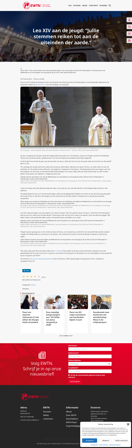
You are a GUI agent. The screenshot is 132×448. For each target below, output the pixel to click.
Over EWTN (93, 5)
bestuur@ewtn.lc (33, 420)
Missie (69, 411)
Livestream (48, 418)
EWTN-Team (71, 422)
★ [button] (23, 276)
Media (84, 5)
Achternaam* (73, 353)
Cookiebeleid (94, 444)
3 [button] (64, 335)
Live (70, 5)
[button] (128, 424)
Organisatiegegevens (75, 426)
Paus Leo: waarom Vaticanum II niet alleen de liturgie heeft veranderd (30, 317)
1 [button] (60, 335)
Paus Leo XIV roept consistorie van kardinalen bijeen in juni (77, 316)
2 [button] (62, 335)
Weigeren (105, 440)
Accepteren (90, 440)
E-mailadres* (73, 368)
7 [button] (71, 335)
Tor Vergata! (58, 251)
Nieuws (33, 285)
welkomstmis (41, 84)
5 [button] (67, 335)
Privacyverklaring (103, 444)
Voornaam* (72, 346)
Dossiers (77, 5)
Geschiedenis (72, 418)
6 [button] (69, 335)
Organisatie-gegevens (115, 444)
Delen (28, 270)
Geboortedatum (74, 360)
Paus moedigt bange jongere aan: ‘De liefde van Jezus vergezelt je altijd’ (53, 318)
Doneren (103, 5)
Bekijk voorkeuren (121, 440)
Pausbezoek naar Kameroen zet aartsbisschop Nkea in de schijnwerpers (101, 317)
